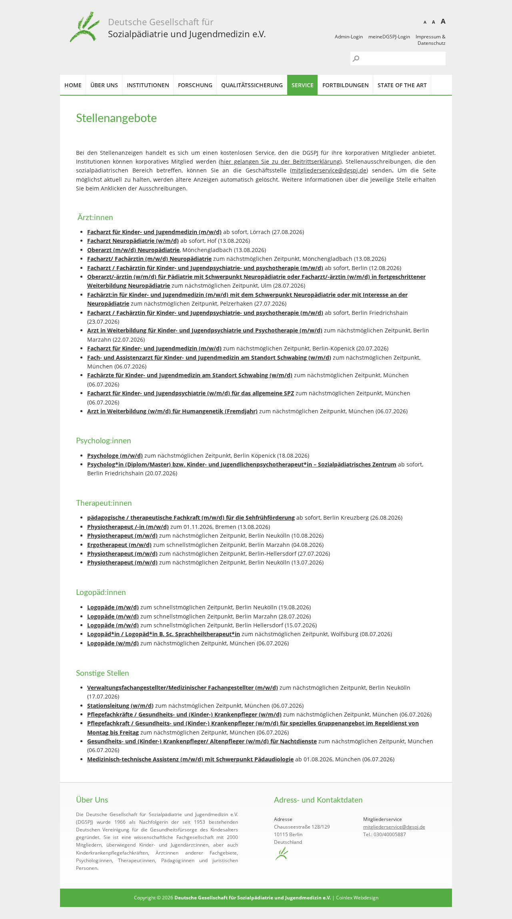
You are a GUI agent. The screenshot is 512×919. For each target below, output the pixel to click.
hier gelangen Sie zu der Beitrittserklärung (280, 161)
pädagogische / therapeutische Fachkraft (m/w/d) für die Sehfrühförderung (191, 517)
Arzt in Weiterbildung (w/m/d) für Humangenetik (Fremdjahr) (172, 411)
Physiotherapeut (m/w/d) (122, 535)
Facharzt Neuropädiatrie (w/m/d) (133, 240)
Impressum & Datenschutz (431, 39)
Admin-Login (349, 36)
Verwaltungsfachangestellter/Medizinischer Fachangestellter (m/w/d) (182, 687)
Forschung (195, 85)
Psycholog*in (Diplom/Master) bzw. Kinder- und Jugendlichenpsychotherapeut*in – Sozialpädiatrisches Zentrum (241, 464)
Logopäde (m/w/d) (113, 607)
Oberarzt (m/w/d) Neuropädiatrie (133, 250)
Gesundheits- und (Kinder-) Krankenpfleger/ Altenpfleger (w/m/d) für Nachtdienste (202, 741)
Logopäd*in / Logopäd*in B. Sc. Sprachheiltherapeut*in (163, 634)
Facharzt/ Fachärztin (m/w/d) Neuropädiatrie (149, 258)
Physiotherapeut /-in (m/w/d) (128, 527)
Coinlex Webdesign (357, 897)
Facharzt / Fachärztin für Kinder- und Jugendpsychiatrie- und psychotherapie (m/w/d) (205, 268)
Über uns (104, 85)
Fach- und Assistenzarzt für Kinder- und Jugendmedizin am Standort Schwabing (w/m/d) (209, 357)
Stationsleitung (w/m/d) (120, 705)
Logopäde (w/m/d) (113, 643)
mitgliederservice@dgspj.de (329, 170)
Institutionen (148, 85)
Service (303, 85)
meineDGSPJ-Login (389, 36)
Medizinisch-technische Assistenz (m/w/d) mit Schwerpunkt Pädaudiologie (190, 759)
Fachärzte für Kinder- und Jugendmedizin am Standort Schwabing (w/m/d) (189, 375)
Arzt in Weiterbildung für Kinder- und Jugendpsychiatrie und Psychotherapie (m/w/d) (204, 330)
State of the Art (402, 85)
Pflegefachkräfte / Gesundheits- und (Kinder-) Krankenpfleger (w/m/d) (184, 714)
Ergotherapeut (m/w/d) (119, 545)
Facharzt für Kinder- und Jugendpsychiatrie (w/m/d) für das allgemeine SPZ (190, 393)
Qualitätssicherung (252, 85)
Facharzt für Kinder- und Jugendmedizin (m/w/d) (154, 232)
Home (73, 85)
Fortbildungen (345, 85)
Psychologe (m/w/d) (115, 455)
